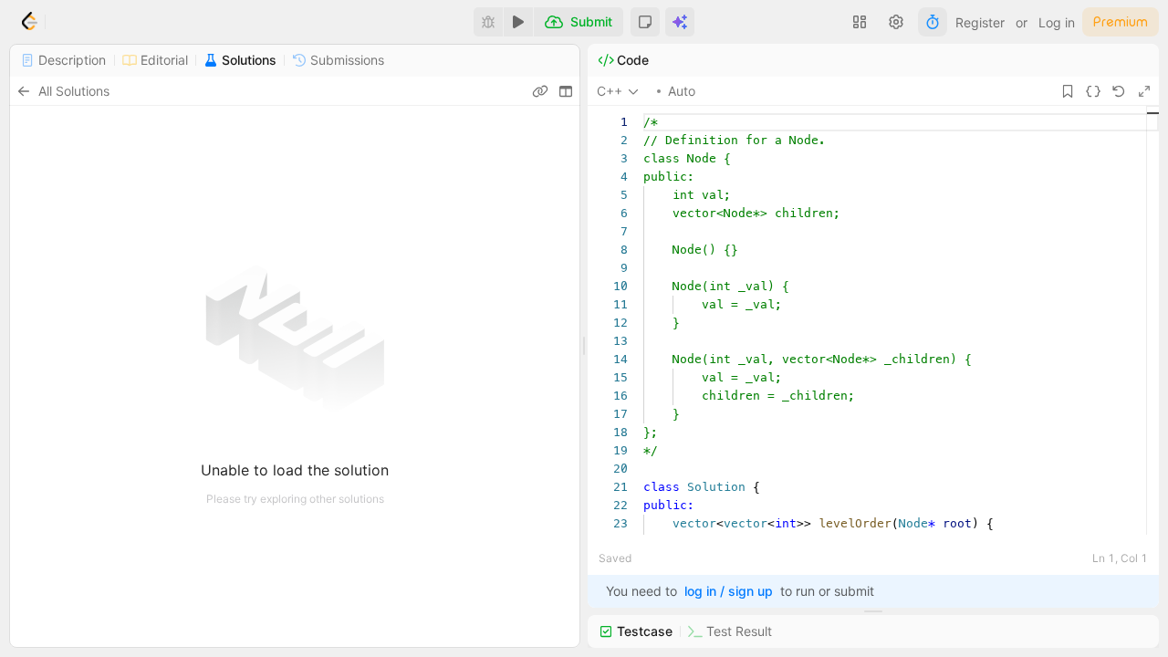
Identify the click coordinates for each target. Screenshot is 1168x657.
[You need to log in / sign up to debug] (488, 21)
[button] (645, 21)
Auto (681, 91)
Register (980, 22)
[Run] (518, 21)
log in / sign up (728, 591)
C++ (609, 91)
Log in (1056, 22)
